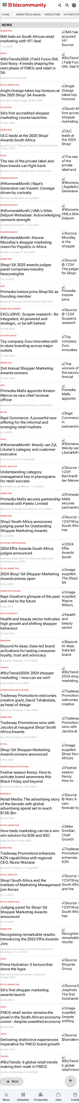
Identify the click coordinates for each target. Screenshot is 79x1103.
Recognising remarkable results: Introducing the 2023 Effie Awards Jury (29, 939)
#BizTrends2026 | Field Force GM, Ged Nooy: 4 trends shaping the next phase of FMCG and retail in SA (29, 66)
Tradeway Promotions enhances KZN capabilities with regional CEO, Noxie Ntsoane (27, 857)
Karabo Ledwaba (10, 252)
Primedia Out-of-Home (25, 301)
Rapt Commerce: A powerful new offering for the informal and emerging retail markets (28, 422)
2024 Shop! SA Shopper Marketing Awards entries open (29, 576)
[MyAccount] (74, 5)
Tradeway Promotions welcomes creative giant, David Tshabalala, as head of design (28, 700)
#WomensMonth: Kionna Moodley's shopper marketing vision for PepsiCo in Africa (26, 242)
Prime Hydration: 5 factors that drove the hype (26, 966)
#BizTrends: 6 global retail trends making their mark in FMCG (29, 1064)
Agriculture (52, 14)
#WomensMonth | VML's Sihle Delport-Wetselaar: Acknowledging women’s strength (30, 215)
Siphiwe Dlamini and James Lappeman (22, 974)
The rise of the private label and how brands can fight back (27, 163)
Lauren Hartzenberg (11, 1072)
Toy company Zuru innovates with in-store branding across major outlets (29, 346)
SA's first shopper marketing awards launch (24, 992)
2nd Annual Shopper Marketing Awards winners (26, 370)
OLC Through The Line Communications (35, 145)
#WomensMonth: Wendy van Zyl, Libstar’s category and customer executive (28, 449)
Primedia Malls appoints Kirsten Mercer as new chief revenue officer (27, 395)
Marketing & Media (28, 14)
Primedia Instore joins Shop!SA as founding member (29, 293)
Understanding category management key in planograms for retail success (27, 476)
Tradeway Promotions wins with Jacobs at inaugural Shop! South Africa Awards (28, 727)
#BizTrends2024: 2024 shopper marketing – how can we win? (27, 675)
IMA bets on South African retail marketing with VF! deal (27, 38)
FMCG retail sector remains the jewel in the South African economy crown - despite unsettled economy (30, 1017)
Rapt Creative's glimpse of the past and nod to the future (30, 598)
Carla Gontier (7, 683)
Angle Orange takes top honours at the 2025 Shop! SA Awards (30, 92)
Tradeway (17, 660)
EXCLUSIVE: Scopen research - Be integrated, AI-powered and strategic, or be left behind (29, 318)
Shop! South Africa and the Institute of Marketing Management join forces (30, 885)
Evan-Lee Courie (9, 459)
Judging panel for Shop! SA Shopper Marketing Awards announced (23, 912)
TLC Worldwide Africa (24, 171)
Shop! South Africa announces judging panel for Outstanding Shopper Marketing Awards (26, 526)
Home (5, 14)
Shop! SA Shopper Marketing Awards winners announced (25, 752)
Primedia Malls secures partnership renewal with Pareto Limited (30, 501)
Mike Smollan (8, 840)
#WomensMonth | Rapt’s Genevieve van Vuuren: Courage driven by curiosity (27, 188)
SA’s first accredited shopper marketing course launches (25, 115)
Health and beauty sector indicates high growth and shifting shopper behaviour (30, 623)
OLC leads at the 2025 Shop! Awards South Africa (24, 137)
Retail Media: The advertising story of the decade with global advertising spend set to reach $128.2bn (30, 806)
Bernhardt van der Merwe (14, 486)
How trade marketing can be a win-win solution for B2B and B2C (30, 833)
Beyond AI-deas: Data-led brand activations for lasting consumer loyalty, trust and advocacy (27, 650)
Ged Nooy (6, 78)
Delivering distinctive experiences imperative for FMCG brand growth (30, 1041)
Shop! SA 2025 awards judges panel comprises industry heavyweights (25, 269)
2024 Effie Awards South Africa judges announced (26, 550)
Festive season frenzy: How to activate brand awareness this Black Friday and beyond (25, 777)
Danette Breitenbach (12, 198)
